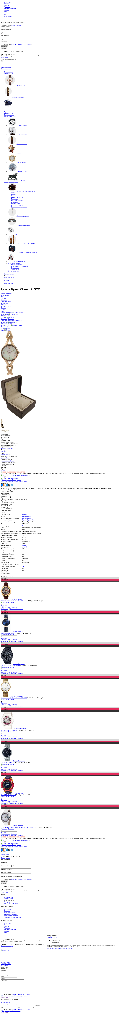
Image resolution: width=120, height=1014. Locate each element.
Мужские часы (8, 72)
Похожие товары (6, 325)
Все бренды (7, 909)
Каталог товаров (6, 67)
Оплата (6, 5)
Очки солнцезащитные (23, 225)
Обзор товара (5, 314)
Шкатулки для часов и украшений (27, 252)
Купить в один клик (20, 996)
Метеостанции (21, 162)
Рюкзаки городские (17, 197)
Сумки (13, 192)
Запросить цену (16, 1011)
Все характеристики (7, 448)
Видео (2, 330)
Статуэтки (22, 180)
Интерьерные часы (18, 97)
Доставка (7, 7)
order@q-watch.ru (52, 937)
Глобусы (18, 153)
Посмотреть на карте (7, 946)
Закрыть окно (5, 57)
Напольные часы (22, 144)
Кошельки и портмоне (18, 205)
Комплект (4, 317)
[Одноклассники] (4, 485)
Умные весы (15, 269)
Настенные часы (22, 125)
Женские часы (8, 73)
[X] (9, 485)
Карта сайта (50, 948)
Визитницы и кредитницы (19, 207)
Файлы (3, 328)
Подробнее (4, 605)
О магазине (7, 2)
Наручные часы (20, 85)
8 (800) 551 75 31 (6, 964)
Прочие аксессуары (13, 271)
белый (24, 545)
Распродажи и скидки (10, 914)
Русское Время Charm (7, 461)
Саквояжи (14, 196)
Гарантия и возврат (10, 8)
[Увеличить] (10, 374)
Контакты (7, 3)
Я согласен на (17, 44)
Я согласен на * (17, 994)
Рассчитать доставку (20, 481)
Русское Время (5, 454)
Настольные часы (22, 134)
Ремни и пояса (15, 203)
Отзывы (6, 10)
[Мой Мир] (7, 485)
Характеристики (6, 320)
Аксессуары (4, 322)
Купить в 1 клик (5, 607)
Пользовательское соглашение (64, 948)
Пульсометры (15, 268)
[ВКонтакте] (2, 485)
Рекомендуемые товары (11, 915)
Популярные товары (10, 912)
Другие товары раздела (23, 475)
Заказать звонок (16, 25)
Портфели (14, 194)
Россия (3, 470)
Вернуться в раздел (6, 312)
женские (3, 451)
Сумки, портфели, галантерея (26, 191)
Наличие (3, 327)
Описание (4, 319)
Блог (5, 11)
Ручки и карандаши (23, 216)
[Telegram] (12, 485)
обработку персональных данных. (21, 44)
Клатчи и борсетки (17, 200)
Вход (5, 14)
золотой (24, 547)
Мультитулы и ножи (20, 261)
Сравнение (14, 607)
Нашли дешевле (16, 480)
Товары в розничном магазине (13, 917)
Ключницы (14, 202)
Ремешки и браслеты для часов (26, 243)
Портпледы (14, 199)
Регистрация (8, 16)
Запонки (16, 234)
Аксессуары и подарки (19, 109)
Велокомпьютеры (16, 264)
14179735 (25, 566)
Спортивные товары (14, 263)
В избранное (4, 609)
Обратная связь (5, 962)
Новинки (7, 911)
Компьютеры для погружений (20, 266)
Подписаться (14, 478)
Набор (2, 315)
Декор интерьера (22, 171)
